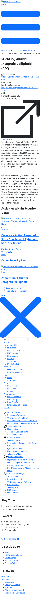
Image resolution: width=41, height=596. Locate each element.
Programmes (9, 394)
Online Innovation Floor (17, 418)
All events (11, 391)
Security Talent (13, 440)
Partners (7, 367)
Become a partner (15, 372)
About (6, 342)
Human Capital (13, 399)
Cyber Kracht (12, 493)
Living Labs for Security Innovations (22, 423)
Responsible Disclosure (15, 593)
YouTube (5, 579)
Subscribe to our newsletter (15, 509)
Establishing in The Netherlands (21, 462)
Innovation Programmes (17, 415)
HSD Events (12, 386)
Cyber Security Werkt (16, 448)
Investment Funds (15, 434)
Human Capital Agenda (17, 451)
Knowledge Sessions (16, 479)
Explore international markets (20, 460)
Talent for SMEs (14, 454)
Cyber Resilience (14, 396)
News (6, 375)
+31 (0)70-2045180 (11, 539)
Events (6, 383)
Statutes (8, 587)
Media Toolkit (13, 364)
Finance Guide (13, 429)
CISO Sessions (13, 484)
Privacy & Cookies (12, 584)
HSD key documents (16, 350)
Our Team (11, 347)
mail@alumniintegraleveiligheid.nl (16, 87)
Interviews (11, 380)
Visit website (6, 139)
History (10, 358)
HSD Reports (12, 490)
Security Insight (14, 487)
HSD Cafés (11, 388)
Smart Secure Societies (17, 405)
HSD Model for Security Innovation (22, 420)
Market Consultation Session (19, 465)
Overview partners (15, 369)
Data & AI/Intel (13, 402)
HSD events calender (14, 555)
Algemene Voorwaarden (15, 590)
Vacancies (11, 361)
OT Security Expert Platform (19, 482)
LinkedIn (5, 576)
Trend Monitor (13, 476)
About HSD (12, 345)
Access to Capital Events (17, 432)
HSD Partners (13, 353)
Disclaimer (9, 582)
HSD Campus (13, 356)
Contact (7, 407)
